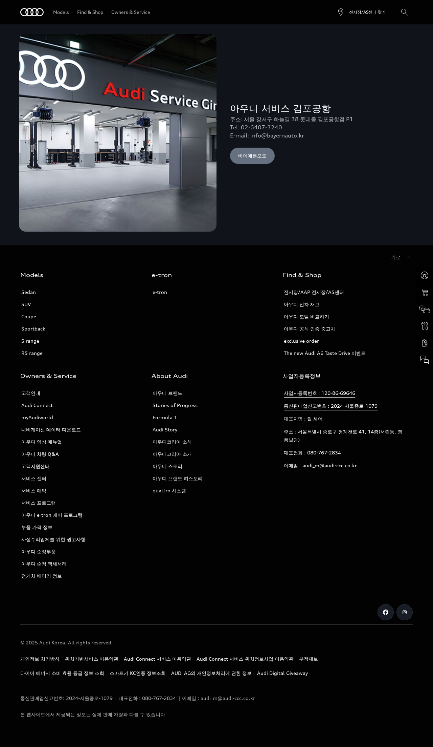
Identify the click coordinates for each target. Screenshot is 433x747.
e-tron (160, 292)
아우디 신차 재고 (302, 304)
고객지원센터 (35, 466)
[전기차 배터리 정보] (424, 343)
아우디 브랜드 (167, 393)
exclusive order (301, 341)
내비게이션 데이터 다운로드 (51, 429)
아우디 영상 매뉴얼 (41, 442)
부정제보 (308, 659)
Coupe (28, 316)
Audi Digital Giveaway (282, 673)
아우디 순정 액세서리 (44, 564)
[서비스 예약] (424, 326)
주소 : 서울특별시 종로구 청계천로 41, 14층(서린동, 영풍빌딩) (343, 436)
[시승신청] (424, 275)
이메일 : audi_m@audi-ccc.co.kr (320, 465)
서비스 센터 (33, 478)
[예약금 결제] (424, 292)
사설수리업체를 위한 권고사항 (53, 539)
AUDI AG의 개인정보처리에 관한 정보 (211, 673)
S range (30, 341)
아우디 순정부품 (38, 551)
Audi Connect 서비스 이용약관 (157, 659)
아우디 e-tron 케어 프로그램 (52, 515)
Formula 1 (165, 417)
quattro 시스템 (169, 490)
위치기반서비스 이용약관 (91, 659)
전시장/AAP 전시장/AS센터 (314, 292)
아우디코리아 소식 (172, 442)
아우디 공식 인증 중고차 (309, 329)
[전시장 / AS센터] (424, 309)
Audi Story (165, 429)
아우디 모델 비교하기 (306, 316)
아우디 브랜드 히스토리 (178, 478)
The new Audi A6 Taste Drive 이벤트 (325, 353)
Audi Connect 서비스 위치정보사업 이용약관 (245, 659)
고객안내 (30, 393)
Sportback (33, 329)
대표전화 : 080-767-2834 (312, 452)
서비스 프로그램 (38, 503)
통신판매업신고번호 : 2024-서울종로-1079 (331, 406)
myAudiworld (37, 417)
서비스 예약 (33, 490)
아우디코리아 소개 (172, 454)
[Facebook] (386, 612)
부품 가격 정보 (36, 527)
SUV (26, 304)
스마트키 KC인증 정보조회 (138, 673)
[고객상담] (424, 359)
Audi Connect (37, 405)
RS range (32, 353)
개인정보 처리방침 (40, 659)
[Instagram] (404, 612)
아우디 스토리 (167, 466)
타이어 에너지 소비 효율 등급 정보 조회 (62, 673)
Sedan (28, 292)
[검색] (404, 12)
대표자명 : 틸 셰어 (303, 419)
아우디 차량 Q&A (40, 454)
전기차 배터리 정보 (41, 576)
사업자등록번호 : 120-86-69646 (319, 393)
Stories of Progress (175, 405)
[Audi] (32, 12)
